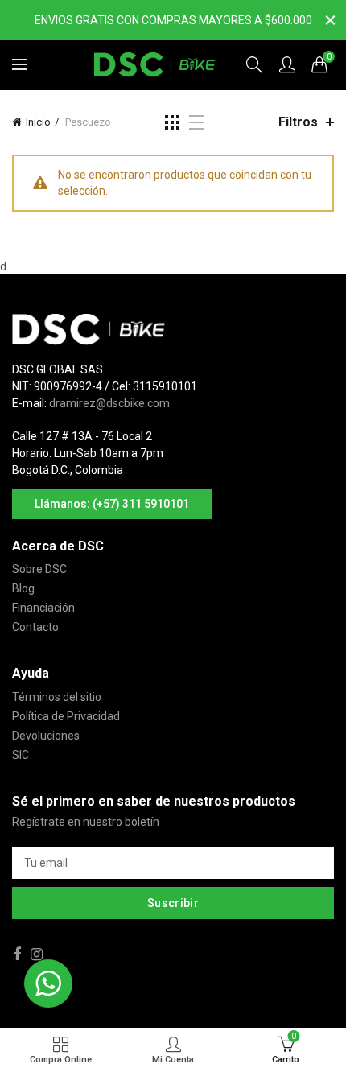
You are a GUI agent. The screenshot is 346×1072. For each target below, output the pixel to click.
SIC (20, 754)
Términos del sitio (56, 697)
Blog (23, 588)
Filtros (298, 122)
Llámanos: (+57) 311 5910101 (112, 503)
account (287, 64)
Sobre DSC (39, 569)
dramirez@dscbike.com (109, 403)
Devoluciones (46, 735)
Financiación (43, 607)
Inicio (38, 122)
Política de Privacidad (66, 716)
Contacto (35, 627)
